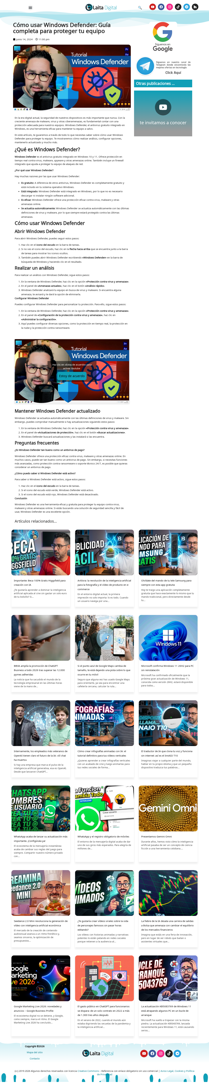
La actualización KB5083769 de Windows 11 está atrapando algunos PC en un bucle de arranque (166, 1011)
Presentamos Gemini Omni (156, 836)
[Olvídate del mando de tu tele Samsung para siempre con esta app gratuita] (168, 553)
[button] (30, 7)
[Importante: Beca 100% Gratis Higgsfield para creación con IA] (40, 553)
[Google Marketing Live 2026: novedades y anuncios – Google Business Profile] (40, 978)
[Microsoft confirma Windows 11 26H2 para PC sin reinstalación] (168, 638)
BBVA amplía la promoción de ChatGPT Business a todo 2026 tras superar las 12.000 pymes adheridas (39, 670)
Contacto (35, 1058)
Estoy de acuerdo (72, 376)
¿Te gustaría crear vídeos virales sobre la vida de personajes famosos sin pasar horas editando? (103, 925)
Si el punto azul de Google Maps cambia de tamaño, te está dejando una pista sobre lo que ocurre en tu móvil (104, 670)
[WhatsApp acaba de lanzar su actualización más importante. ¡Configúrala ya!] (40, 809)
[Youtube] (152, 7)
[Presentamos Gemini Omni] (168, 809)
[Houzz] (195, 7)
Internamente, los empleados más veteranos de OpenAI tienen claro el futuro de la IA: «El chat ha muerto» (40, 755)
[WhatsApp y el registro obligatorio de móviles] (104, 809)
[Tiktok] (178, 7)
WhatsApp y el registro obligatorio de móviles (103, 836)
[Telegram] (186, 7)
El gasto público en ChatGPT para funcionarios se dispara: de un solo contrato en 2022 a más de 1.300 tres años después (103, 1011)
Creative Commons (88, 1070)
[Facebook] (161, 7)
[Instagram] (169, 7)
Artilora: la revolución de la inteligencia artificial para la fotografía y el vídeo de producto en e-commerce (104, 585)
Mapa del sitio (35, 1052)
